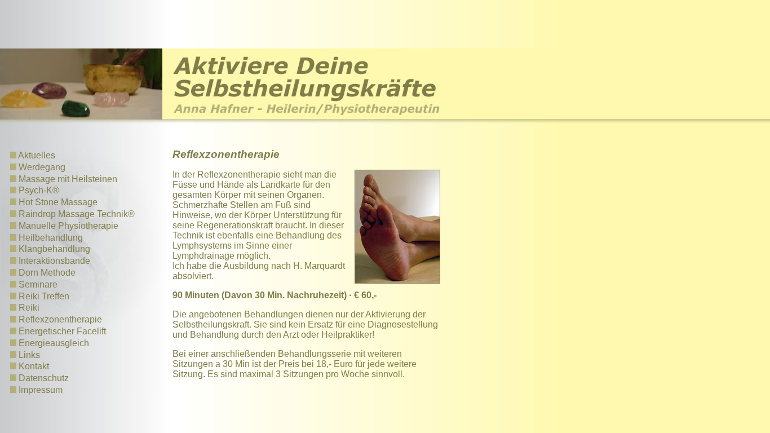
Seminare (38, 284)
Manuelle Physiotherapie (68, 226)
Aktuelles (36, 155)
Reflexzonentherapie (60, 319)
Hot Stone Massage (58, 202)
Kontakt (34, 366)
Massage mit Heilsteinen (68, 179)
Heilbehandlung (51, 237)
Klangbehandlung (54, 249)
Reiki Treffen (44, 296)
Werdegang (42, 167)
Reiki (29, 307)
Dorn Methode (47, 272)
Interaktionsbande (54, 261)
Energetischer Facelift (62, 331)
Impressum (41, 390)
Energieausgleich (54, 343)
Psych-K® (39, 190)
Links (29, 355)
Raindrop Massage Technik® (77, 214)
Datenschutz (44, 378)
